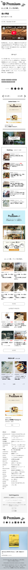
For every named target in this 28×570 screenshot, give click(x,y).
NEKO (4, 79)
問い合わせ (5, 437)
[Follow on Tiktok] (15, 522)
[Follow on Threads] (9, 522)
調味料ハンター (14, 453)
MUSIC (4, 470)
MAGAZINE (5, 480)
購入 (12, 425)
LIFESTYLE (5, 451)
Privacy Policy (16, 567)
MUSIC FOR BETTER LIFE (18, 483)
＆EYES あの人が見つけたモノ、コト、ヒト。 (17, 436)
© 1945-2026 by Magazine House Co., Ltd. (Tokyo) (14, 562)
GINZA (21, 565)
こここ (19, 566)
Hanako (24, 565)
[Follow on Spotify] (18, 522)
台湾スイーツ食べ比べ (16, 463)
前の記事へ (7, 96)
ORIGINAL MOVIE (5, 486)
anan (3, 565)
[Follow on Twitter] (6, 522)
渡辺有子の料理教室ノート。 (17, 470)
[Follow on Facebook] (24, 522)
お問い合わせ (22, 567)
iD (3, 466)
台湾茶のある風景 (15, 459)
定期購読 (5, 439)
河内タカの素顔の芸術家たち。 (18, 477)
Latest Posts (14, 308)
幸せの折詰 (13, 451)
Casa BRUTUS (11, 565)
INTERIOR (5, 459)
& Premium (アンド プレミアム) (14, 4)
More (14, 304)
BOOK (4, 474)
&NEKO (14, 79)
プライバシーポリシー (14, 504)
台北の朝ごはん (14, 461)
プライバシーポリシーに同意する (14, 502)
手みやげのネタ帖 (15, 465)
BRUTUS (6, 565)
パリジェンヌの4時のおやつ (17, 455)
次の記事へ (20, 96)
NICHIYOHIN (6, 468)
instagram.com (10, 72)
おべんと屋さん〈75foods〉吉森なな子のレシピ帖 (18, 472)
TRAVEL (5, 457)
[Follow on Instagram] (4, 522)
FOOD (4, 455)
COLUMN (9, 79)
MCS (22, 566)
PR (3, 488)
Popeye (10, 566)
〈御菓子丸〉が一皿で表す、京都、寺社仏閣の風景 (18, 449)
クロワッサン (17, 565)
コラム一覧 (13, 485)
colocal (16, 566)
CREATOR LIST (5, 445)
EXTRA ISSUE (4, 482)
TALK (4, 478)
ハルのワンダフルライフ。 (17, 439)
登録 (14, 508)
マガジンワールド (6, 567)
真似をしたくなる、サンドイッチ (18, 442)
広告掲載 (5, 441)
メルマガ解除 (14, 510)
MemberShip (6, 443)
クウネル (6, 566)
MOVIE (4, 472)
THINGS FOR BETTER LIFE (18, 434)
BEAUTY (5, 461)
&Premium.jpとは (6, 435)
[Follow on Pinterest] (21, 522)
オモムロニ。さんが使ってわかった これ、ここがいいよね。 (18, 445)
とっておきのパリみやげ (16, 457)
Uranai (5, 476)
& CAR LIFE (14, 481)
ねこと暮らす (14, 479)
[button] (4, 384)
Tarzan (13, 566)
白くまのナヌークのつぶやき (17, 475)
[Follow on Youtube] (12, 522)
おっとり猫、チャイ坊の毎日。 (10, 8)
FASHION (5, 453)
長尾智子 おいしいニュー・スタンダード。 (18, 467)
